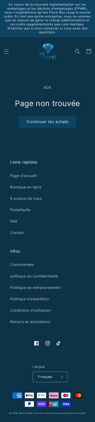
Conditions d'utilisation (30, 310)
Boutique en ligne (25, 187)
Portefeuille (20, 210)
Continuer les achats (48, 121)
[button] (6, 51)
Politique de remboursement (35, 287)
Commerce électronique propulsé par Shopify (59, 413)
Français (45, 377)
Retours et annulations (30, 321)
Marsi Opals (25, 413)
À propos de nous (26, 198)
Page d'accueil (23, 175)
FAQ (13, 221)
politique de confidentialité (34, 276)
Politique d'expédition (29, 299)
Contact (17, 232)
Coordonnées (22, 264)
